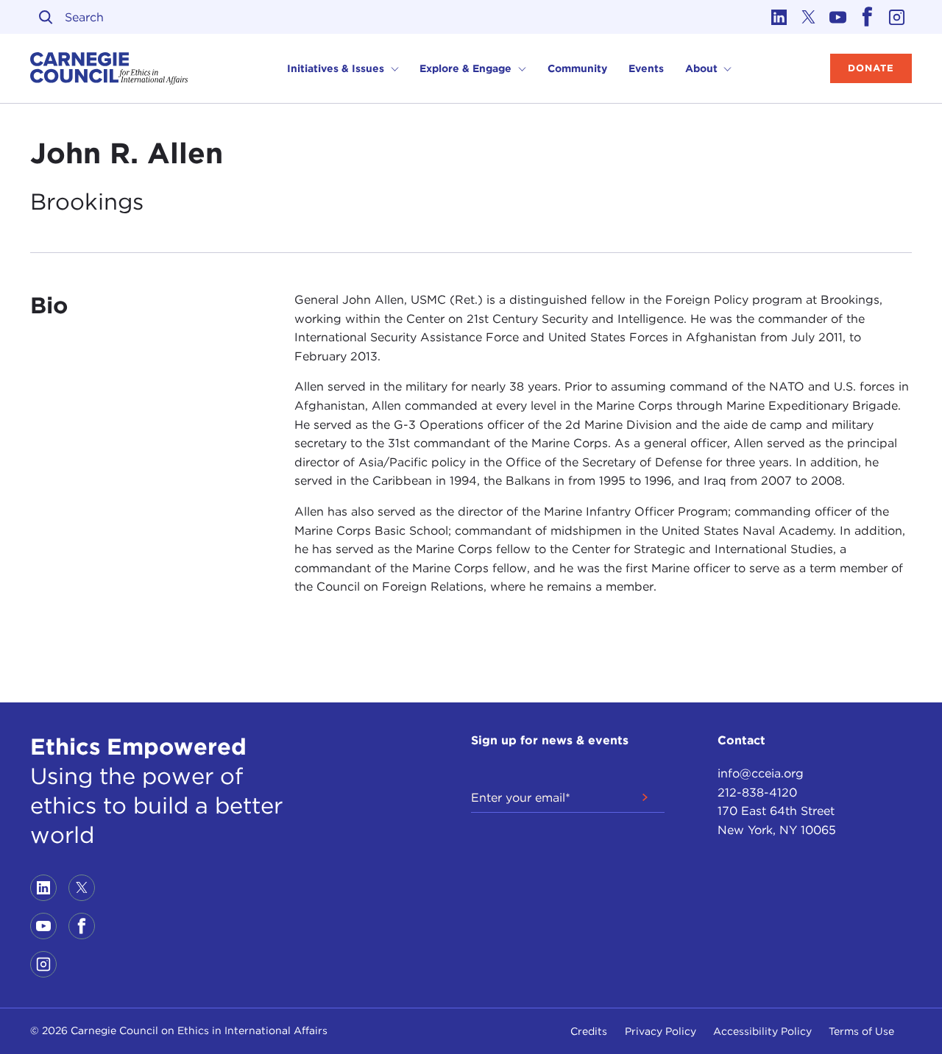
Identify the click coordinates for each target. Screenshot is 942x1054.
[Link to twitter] (809, 17)
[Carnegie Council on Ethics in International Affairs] (109, 68)
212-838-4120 (757, 793)
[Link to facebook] (867, 17)
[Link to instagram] (897, 17)
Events (646, 68)
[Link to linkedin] (779, 17)
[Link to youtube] (838, 17)
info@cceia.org (761, 773)
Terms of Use (861, 1031)
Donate (871, 68)
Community (577, 68)
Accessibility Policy (762, 1031)
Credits (588, 1031)
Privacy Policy (660, 1031)
